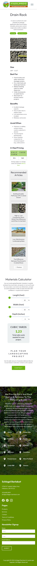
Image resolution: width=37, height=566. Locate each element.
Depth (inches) (18, 314)
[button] (31, 4)
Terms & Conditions (8, 517)
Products (5, 509)
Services (4, 512)
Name (3, 528)
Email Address (6, 539)
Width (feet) (18, 304)
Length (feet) (18, 295)
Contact (18, 368)
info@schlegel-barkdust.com (11, 494)
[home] (15, 4)
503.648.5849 (6, 492)
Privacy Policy (6, 520)
